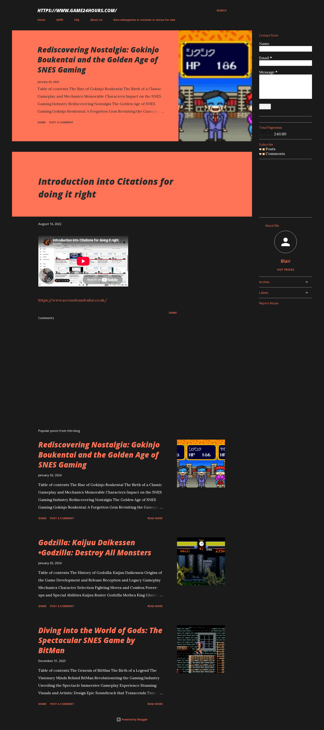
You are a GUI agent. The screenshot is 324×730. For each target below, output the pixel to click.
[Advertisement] (287, 185)
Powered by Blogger (134, 719)
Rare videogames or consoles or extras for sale (144, 20)
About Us (96, 20)
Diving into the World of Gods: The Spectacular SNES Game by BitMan (100, 640)
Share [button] (42, 122)
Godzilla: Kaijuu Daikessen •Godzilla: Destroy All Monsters (94, 547)
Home (41, 20)
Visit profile (285, 269)
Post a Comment (61, 122)
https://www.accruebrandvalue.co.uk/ (72, 300)
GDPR (59, 20)
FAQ (76, 20)
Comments (275, 153)
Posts (270, 149)
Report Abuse (268, 303)
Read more (155, 518)
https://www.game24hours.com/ (77, 10)
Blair (286, 261)
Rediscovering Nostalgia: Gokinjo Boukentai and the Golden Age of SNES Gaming (98, 59)
